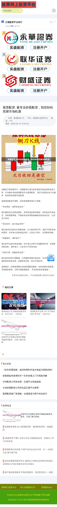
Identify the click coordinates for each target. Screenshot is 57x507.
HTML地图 (45, 494)
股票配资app (46, 487)
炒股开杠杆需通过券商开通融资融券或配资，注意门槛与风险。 (36, 415)
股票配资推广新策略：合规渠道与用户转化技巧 (25, 393)
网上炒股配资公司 (27, 487)
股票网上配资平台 (8, 487)
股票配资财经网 (34, 499)
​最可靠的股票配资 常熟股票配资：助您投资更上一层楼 (29, 472)
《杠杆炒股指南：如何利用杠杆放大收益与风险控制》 (28, 369)
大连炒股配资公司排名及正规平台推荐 (21, 387)
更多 (51, 22)
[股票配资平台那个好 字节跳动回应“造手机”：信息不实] (42, 301)
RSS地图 (36, 494)
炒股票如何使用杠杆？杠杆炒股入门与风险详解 (25, 375)
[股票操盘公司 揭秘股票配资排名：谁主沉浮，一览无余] (14, 301)
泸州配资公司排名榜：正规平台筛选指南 (22, 381)
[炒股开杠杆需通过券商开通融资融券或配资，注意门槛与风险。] (14, 325)
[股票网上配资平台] (18, 4)
